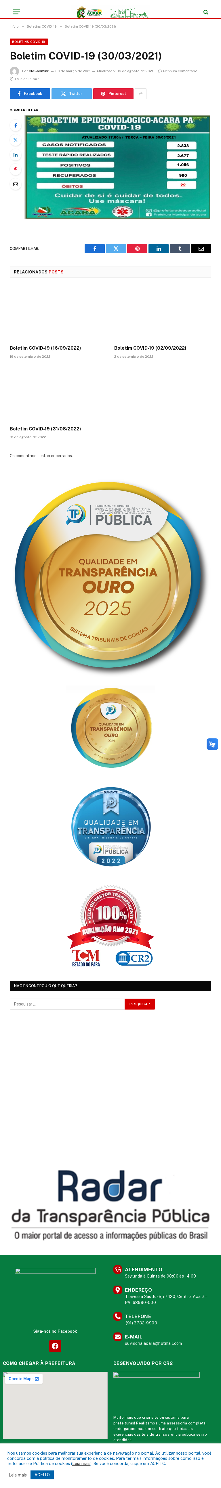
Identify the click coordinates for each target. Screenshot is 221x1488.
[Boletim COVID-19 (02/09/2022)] (162, 313)
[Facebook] (15, 125)
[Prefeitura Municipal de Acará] (110, 12)
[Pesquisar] (205, 11)
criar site (150, 1417)
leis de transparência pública (168, 1434)
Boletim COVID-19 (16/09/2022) (45, 348)
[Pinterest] (15, 169)
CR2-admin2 (39, 71)
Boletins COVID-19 (28, 41)
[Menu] (16, 11)
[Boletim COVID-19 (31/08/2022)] (58, 394)
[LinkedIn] (15, 154)
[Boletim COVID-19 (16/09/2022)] (58, 313)
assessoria (177, 1423)
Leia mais (81, 1463)
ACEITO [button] (42, 1474)
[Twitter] (15, 140)
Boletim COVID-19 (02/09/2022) (150, 348)
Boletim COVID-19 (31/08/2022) (45, 429)
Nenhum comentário (180, 71)
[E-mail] (15, 184)
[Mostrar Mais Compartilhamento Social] (140, 93)
